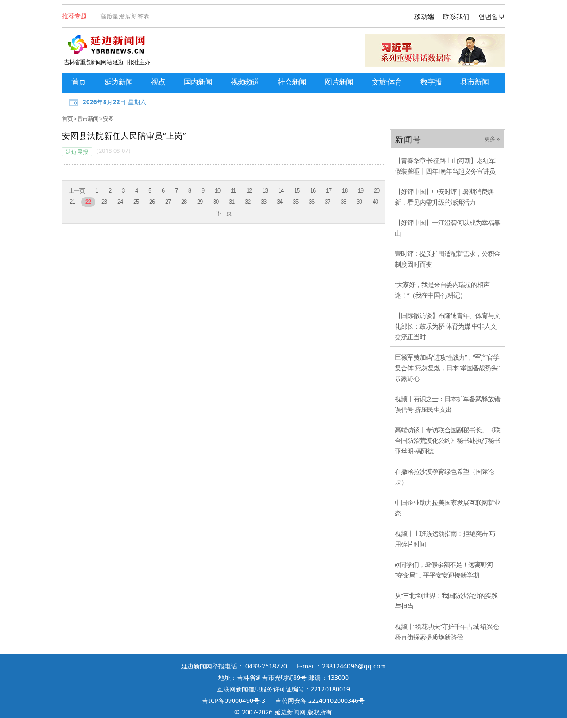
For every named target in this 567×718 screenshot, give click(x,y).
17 (328, 190)
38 (343, 201)
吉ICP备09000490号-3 (233, 700)
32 (247, 201)
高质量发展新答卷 (125, 16)
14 (281, 190)
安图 (108, 119)
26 (152, 201)
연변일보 (491, 16)
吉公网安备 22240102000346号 (320, 700)
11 (233, 190)
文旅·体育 (387, 82)
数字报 (431, 82)
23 (104, 201)
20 (376, 190)
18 (344, 190)
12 (249, 190)
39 (359, 201)
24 (120, 201)
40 (375, 201)
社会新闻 (292, 82)
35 (295, 201)
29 (199, 201)
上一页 (77, 190)
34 (279, 201)
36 (311, 201)
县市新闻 (474, 82)
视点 (158, 82)
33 (263, 201)
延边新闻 (118, 82)
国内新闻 (198, 82)
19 (360, 190)
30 (215, 201)
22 (88, 201)
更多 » (492, 139)
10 (217, 190)
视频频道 (245, 82)
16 (312, 190)
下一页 (224, 213)
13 (265, 190)
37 (327, 201)
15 (296, 190)
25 (136, 201)
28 (183, 201)
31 (231, 201)
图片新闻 (339, 82)
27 (168, 201)
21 (72, 201)
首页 (78, 82)
